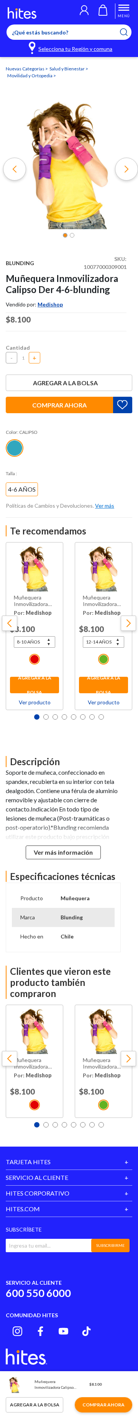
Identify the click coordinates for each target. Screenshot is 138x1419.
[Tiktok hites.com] (86, 1331)
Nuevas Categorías (25, 69)
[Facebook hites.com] (40, 1331)
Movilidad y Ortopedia (30, 75)
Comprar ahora (59, 405)
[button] (84, 11)
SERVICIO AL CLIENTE (37, 1177)
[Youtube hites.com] (63, 1331)
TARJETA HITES (28, 1161)
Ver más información (63, 852)
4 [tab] (64, 717)
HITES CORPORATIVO (37, 1193)
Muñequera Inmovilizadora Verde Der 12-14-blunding (100, 601)
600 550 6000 (38, 1293)
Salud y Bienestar (67, 69)
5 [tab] (73, 717)
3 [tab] (55, 717)
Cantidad (18, 347)
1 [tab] (36, 717)
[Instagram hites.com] (17, 1331)
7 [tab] (92, 717)
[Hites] (22, 13)
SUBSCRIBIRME (110, 1245)
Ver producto (35, 702)
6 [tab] (82, 717)
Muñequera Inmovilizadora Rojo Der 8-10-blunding (31, 601)
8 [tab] (101, 717)
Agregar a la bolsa (65, 382)
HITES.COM (23, 1208)
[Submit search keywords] (128, 32)
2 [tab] (46, 717)
